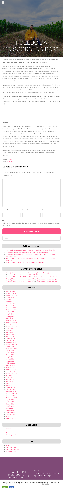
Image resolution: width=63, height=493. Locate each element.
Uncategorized (11, 435)
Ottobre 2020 (10, 396)
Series (8, 433)
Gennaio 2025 (10, 304)
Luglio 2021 (10, 377)
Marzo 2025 (10, 302)
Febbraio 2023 (11, 338)
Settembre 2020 (11, 398)
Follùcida (10, 161)
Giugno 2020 (10, 404)
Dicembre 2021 (11, 367)
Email (25, 210)
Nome (5, 210)
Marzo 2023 (10, 336)
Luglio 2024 (10, 312)
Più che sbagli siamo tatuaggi (38, 273)
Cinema (8, 429)
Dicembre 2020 (11, 392)
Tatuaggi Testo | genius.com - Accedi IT (20, 279)
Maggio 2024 (10, 314)
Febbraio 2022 (11, 363)
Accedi (8, 445)
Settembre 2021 (11, 373)
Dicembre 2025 (11, 293)
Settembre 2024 (11, 310)
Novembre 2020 (11, 394)
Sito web (45, 210)
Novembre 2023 (11, 322)
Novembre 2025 (11, 295)
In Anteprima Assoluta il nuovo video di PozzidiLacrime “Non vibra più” (30, 250)
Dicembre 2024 (11, 306)
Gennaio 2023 (10, 340)
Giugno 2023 (10, 330)
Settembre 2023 (11, 326)
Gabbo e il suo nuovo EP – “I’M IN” (26, 275)
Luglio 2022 (10, 353)
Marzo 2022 (10, 361)
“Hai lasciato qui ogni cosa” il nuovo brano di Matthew (25, 262)
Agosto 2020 (10, 400)
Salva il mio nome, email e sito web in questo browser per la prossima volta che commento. (31, 224)
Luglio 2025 (10, 297)
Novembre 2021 (11, 369)
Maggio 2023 (10, 332)
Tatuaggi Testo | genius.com (16, 273)
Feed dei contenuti (12, 447)
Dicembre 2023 (11, 320)
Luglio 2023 (10, 328)
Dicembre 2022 (11, 342)
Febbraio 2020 (11, 412)
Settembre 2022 (11, 349)
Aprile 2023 (10, 334)
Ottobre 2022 (10, 347)
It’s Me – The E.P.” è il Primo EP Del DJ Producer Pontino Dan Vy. (35, 277)
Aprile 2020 (10, 408)
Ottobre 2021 (10, 371)
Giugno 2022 (10, 355)
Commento (7, 175)
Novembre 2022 (11, 344)
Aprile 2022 (10, 359)
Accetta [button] (5, 487)
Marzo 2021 (9, 385)
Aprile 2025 (10, 299)
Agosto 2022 (10, 351)
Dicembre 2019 (11, 416)
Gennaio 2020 (10, 414)
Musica (11, 159)
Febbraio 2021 (10, 387)
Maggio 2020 (10, 406)
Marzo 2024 (10, 316)
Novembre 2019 (11, 418)
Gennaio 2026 (10, 291)
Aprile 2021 (9, 383)
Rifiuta (11, 487)
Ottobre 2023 (10, 324)
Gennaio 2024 (10, 318)
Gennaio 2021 (10, 389)
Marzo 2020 (10, 410)
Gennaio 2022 (10, 365)
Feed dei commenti (12, 449)
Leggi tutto (45, 484)
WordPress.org (11, 451)
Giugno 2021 (10, 379)
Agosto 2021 (10, 375)
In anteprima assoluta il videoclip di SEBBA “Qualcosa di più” (27, 252)
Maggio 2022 (10, 357)
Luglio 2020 (10, 402)
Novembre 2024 (11, 308)
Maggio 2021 (10, 381)
